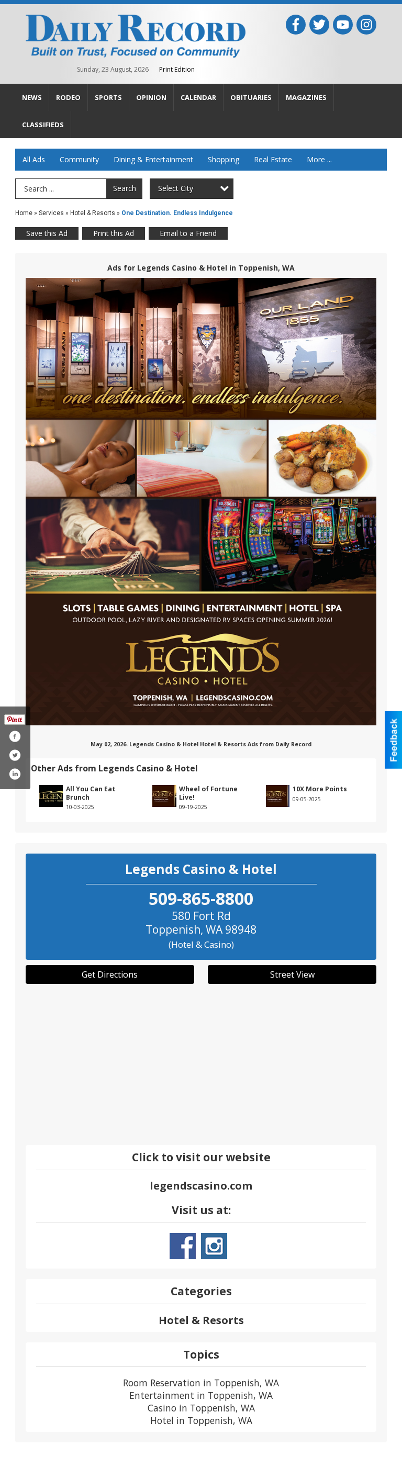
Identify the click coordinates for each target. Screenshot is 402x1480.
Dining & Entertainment (153, 159)
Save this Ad (47, 233)
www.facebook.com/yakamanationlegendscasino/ (183, 1246)
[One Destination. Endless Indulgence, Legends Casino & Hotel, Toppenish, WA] (201, 501)
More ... (319, 159)
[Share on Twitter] (14, 755)
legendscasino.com (201, 1185)
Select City (175, 188)
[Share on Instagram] (14, 774)
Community (79, 159)
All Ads (34, 159)
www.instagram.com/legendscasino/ (214, 1246)
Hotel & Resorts (92, 213)
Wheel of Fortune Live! (208, 792)
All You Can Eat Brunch (91, 792)
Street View (292, 974)
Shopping (223, 159)
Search (124, 188)
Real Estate (273, 159)
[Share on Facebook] (14, 736)
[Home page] (135, 35)
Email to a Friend (188, 233)
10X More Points (320, 788)
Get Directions (110, 974)
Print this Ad (113, 233)
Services (51, 213)
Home (23, 213)
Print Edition (177, 69)
